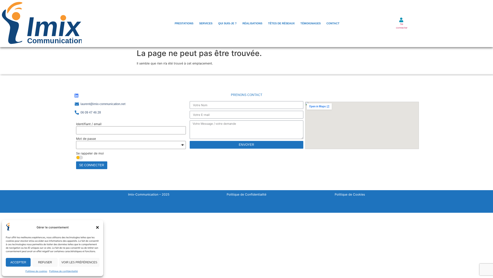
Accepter (18, 262)
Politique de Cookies (350, 194)
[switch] (79, 157)
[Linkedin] (76, 95)
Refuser (45, 262)
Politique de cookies (36, 271)
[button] (97, 227)
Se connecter (91, 165)
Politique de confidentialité (63, 271)
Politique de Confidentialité (246, 194)
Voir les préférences (79, 262)
